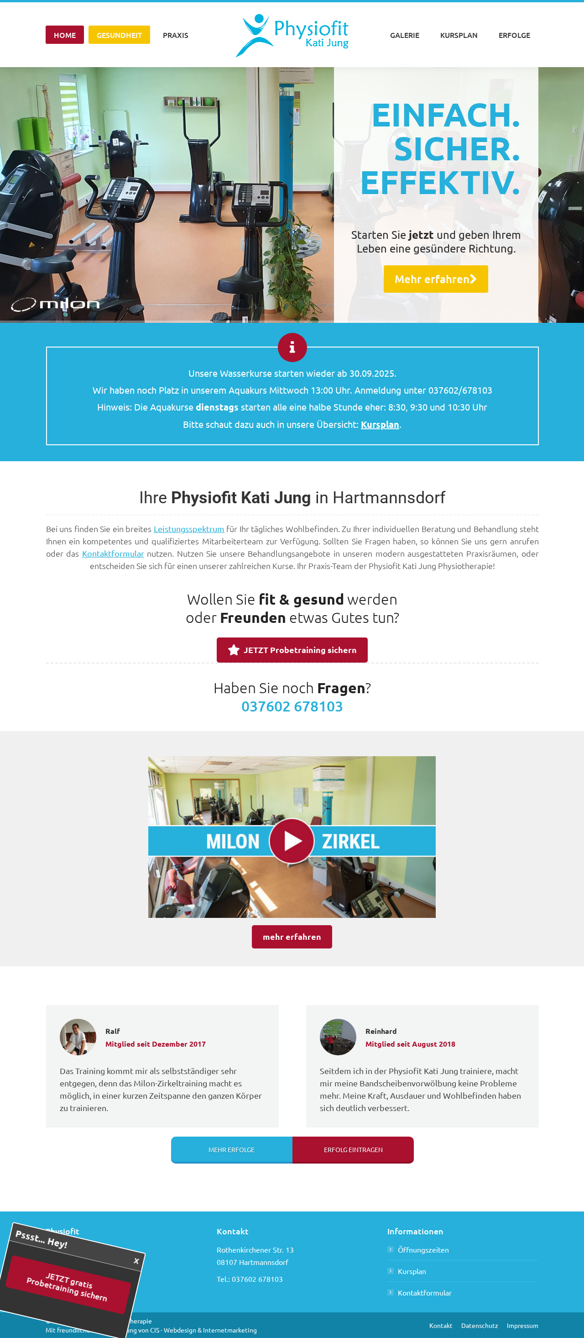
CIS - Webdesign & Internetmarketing (203, 1330)
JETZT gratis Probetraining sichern (79, 1286)
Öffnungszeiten (423, 1249)
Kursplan (412, 1270)
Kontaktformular (113, 553)
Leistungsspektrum (189, 528)
